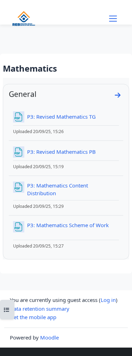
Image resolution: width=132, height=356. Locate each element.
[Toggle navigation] (113, 18)
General (22, 94)
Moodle (49, 337)
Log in (108, 299)
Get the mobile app (33, 317)
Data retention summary (39, 308)
